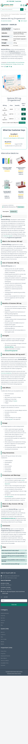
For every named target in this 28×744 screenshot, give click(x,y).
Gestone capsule (8, 236)
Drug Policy (3, 653)
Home (2, 14)
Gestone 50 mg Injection (11, 350)
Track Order (18, 1)
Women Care (8, 14)
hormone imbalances (6, 373)
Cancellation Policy (4, 663)
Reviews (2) (13, 211)
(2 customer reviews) (6, 21)
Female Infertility (15, 14)
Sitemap (2, 641)
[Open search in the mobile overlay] (12, 9)
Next (25, 144)
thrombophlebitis (9, 496)
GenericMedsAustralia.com (8, 518)
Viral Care (3, 620)
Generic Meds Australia (17, 671)
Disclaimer (3, 665)
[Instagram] (1, 597)
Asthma (2, 622)
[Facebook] (6, 597)
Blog (1, 625)
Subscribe (14, 604)
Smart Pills (3, 615)
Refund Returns (4, 658)
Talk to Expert (23, 21)
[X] (3, 597)
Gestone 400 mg (9, 347)
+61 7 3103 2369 (10, 1)
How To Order (3, 639)
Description (6, 211)
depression (7, 484)
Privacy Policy (3, 651)
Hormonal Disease (19, 62)
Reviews (2, 644)
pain (11, 419)
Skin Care (3, 618)
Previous (2, 144)
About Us (2, 632)
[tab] (6, 211)
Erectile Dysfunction (5, 613)
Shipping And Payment (5, 656)
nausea (15, 401)
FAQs (2, 637)
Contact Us (3, 634)
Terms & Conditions (5, 660)
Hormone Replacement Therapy (9, 64)
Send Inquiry (22, 122)
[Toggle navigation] (25, 9)
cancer (23, 480)
